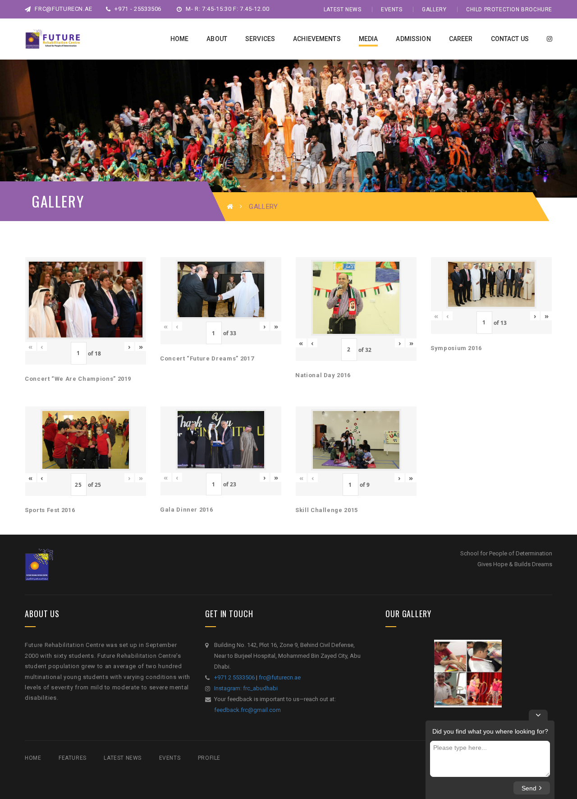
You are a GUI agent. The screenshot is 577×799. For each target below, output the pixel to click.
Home (33, 758)
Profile (209, 758)
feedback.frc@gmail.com (247, 710)
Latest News (343, 9)
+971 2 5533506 (234, 677)
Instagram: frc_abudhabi (246, 688)
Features (73, 758)
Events (392, 9)
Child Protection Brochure (509, 9)
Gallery (434, 9)
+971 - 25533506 (137, 8)
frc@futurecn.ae (62, 8)
